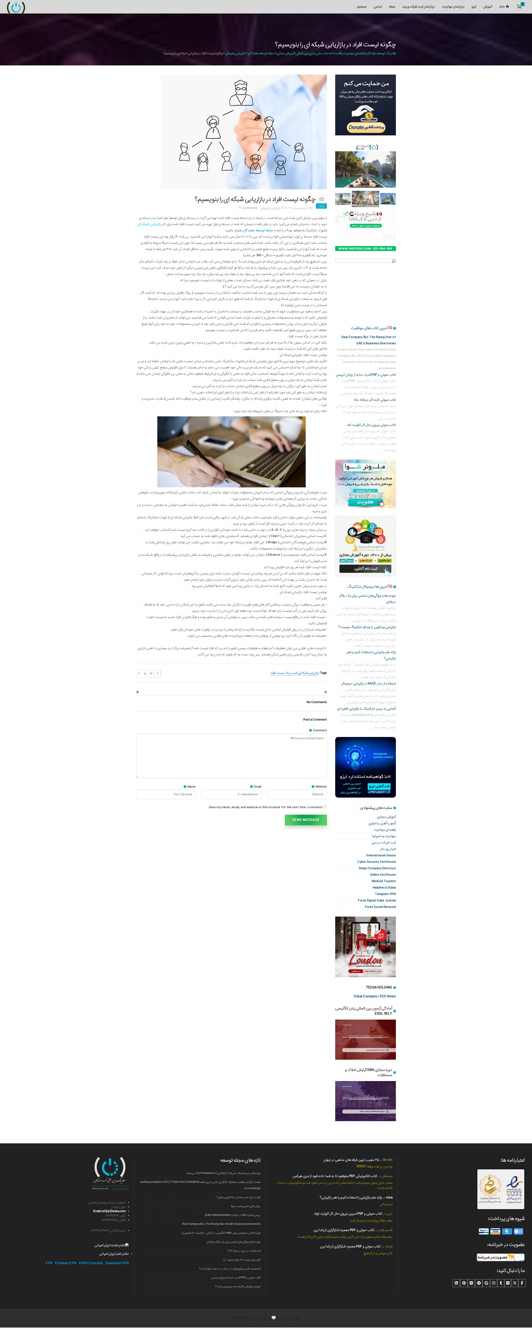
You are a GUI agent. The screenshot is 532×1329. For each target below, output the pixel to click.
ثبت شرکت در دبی (384, 842)
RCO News (388, 996)
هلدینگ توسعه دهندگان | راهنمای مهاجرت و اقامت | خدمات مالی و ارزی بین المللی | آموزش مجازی (336, 53)
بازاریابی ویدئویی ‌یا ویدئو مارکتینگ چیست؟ (367, 627)
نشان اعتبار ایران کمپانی (114, 1253)
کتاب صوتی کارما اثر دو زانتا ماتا (375, 399)
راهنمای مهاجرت (385, 829)
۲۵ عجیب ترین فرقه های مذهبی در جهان (351, 1159)
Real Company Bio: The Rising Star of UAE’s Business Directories (221, 1224)
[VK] (471, 1283)
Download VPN (117, 1263)
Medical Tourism (384, 881)
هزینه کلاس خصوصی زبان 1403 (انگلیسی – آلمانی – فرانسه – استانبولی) (221, 1233)
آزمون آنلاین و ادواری (382, 823)
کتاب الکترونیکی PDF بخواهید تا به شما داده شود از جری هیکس (335, 1176)
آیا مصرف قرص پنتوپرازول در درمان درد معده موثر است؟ (230, 1269)
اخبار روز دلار (388, 849)
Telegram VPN (385, 894)
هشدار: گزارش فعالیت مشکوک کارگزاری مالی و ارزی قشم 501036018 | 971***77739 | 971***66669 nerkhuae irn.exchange (200, 1185)
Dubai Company (365, 996)
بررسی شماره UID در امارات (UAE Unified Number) (233, 1215)
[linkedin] (456, 1283)
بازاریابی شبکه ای (308, 673)
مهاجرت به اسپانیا (384, 836)
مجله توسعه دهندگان (261, 53)
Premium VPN (65, 1263)
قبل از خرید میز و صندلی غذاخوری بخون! (239, 1197)
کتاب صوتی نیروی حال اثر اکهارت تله (371, 425)
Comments (250, 208)
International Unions (381, 855)
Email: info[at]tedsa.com (109, 1211)
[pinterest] (464, 1283)
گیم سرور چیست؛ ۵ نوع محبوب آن (242, 1260)
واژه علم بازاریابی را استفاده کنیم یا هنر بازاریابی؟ (351, 1197)
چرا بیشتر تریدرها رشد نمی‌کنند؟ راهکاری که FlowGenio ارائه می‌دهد (224, 1173)
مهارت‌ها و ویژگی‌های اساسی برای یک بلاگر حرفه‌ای (234, 1242)
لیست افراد (276, 673)
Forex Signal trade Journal (377, 900)
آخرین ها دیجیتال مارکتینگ (368, 587)
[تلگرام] (479, 1283)
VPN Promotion (91, 1263)
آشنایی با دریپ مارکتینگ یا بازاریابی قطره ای (366, 708)
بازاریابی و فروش (235, 53)
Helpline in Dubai (384, 887)
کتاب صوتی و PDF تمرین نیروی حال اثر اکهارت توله (348, 1213)
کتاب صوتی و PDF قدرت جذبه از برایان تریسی (366, 374)
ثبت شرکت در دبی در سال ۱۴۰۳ (244, 1251)
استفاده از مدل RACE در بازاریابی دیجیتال (368, 683)
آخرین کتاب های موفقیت (370, 328)
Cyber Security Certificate (376, 861)
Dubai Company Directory (377, 868)
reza (389, 1197)
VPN (49, 1263)
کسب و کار (291, 673)
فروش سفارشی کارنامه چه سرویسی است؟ (238, 1287)
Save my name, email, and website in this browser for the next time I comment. (265, 807)
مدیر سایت (298, 208)
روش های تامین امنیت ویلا (246, 1206)
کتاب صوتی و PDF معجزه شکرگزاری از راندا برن (344, 1230)
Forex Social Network (380, 907)
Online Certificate (383, 874)
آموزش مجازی (386, 816)
